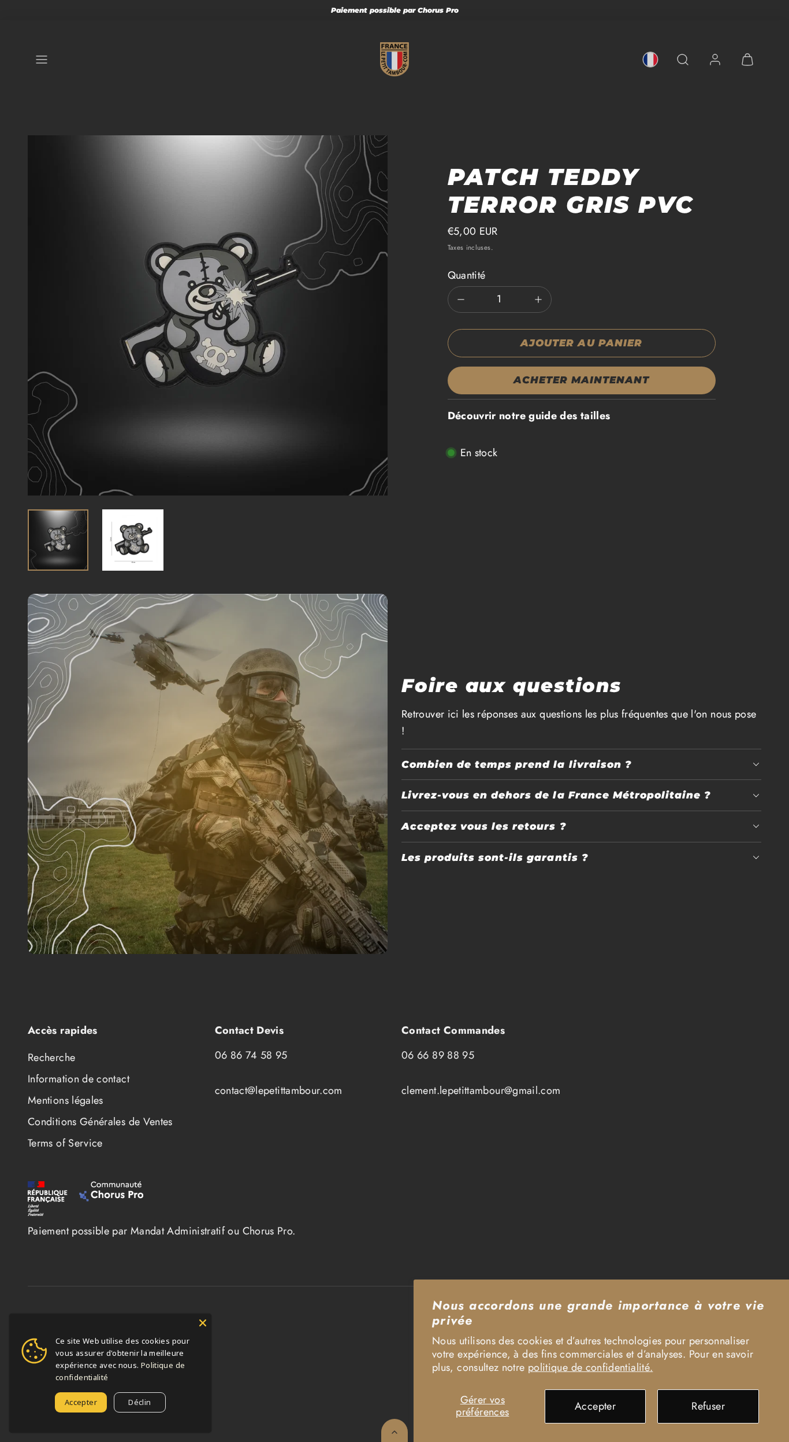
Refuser (708, 1406)
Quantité (467, 275)
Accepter (595, 1406)
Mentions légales (65, 1100)
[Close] (203, 1322)
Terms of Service (65, 1143)
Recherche (51, 1057)
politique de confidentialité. (590, 1367)
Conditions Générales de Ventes (100, 1121)
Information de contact (78, 1078)
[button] (41, 59)
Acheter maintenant (581, 380)
